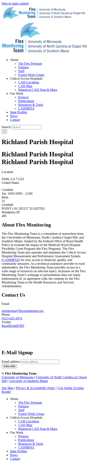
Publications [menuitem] (26, 101)
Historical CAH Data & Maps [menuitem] (37, 90)
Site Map (7, 388)
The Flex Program (30, 402)
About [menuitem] (14, 60)
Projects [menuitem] (23, 97)
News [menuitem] (14, 116)
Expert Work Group (31, 414)
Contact (15, 458)
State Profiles (18, 451)
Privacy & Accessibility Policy (36, 388)
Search (6, 127)
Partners (23, 406)
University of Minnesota (17, 377)
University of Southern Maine (28, 381)
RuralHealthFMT (13, 326)
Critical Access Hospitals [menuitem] (26, 78)
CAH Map (25, 425)
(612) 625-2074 (12, 318)
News (14, 455)
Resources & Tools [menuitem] (30, 104)
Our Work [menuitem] (16, 93)
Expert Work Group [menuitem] (31, 75)
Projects (23, 436)
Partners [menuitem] (23, 67)
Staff (21, 410)
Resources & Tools (30, 443)
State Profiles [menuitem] (18, 112)
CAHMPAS (26, 447)
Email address (11, 361)
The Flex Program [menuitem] (30, 63)
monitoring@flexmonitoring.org (22, 311)
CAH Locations (28, 421)
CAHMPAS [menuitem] (26, 108)
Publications (26, 440)
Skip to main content (15, 3)
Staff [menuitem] (21, 71)
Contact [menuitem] (15, 119)
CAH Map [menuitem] (25, 86)
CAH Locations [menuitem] (28, 82)
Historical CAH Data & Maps (37, 429)
